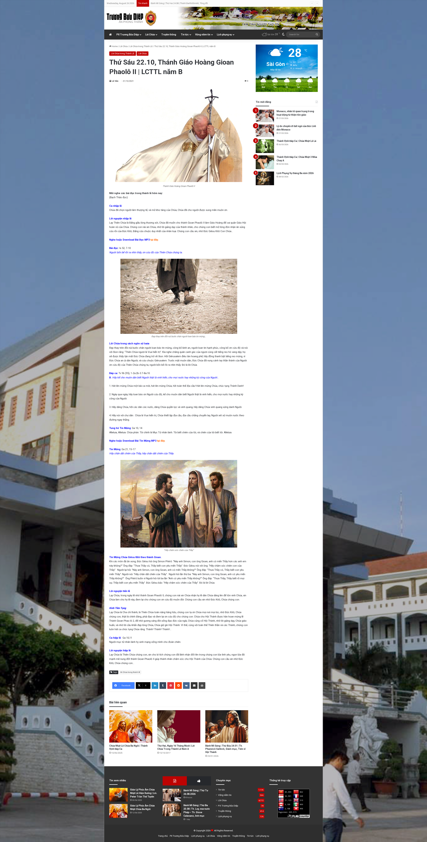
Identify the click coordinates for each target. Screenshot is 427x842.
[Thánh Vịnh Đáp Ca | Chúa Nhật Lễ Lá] (265, 146)
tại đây (154, 239)
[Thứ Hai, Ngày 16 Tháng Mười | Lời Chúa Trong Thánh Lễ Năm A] (178, 726)
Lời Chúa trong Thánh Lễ (140, 46)
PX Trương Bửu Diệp (127, 34)
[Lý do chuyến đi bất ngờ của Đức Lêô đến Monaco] (265, 130)
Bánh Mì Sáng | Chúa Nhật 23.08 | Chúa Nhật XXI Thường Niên (180, 3)
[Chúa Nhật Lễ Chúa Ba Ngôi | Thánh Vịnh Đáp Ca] (130, 726)
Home (114, 46)
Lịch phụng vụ (224, 34)
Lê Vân (115, 81)
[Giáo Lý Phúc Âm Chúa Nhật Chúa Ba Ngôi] (118, 811)
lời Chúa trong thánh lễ (130, 672)
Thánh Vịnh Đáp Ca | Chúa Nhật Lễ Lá (296, 141)
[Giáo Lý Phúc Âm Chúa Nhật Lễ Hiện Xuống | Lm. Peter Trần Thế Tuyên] (118, 795)
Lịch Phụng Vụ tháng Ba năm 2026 (295, 173)
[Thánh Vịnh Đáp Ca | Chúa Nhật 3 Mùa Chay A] (265, 162)
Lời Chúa (150, 34)
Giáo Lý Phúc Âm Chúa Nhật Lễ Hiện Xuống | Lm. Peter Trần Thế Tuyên (143, 793)
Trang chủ (163, 836)
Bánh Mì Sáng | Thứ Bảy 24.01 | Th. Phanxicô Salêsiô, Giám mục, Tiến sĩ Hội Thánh (225, 748)
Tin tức (185, 34)
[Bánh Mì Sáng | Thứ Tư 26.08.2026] (172, 795)
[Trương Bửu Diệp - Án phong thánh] (132, 18)
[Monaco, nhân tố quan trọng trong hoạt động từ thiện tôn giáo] (265, 116)
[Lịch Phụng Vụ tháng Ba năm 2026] (265, 178)
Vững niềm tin (202, 34)
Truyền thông (168, 34)
